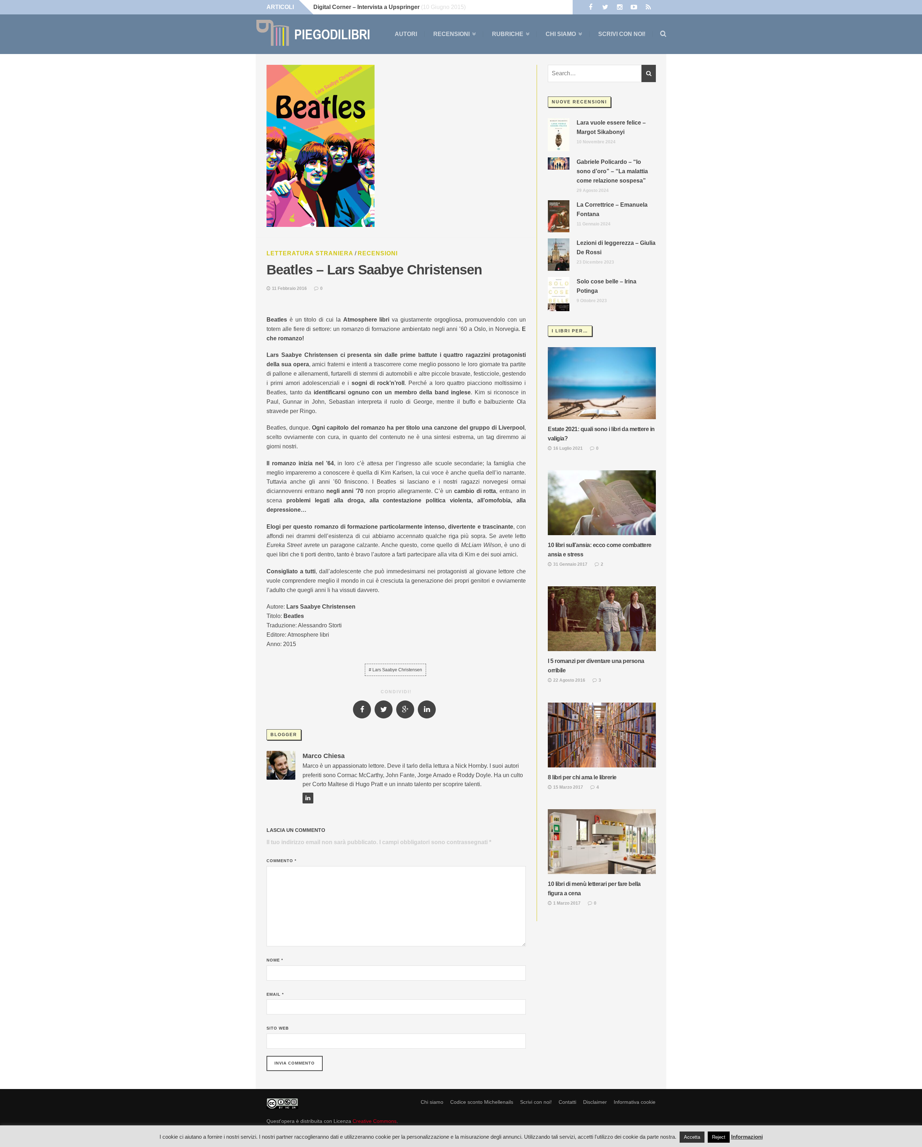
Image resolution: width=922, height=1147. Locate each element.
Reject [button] (718, 1137)
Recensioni (451, 34)
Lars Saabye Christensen (397, 669)
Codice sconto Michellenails (481, 1102)
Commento (281, 861)
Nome (275, 960)
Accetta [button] (692, 1137)
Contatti (567, 1102)
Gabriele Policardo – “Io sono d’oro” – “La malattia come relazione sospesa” (612, 171)
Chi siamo (561, 34)
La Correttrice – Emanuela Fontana (612, 209)
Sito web (278, 1028)
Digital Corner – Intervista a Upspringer (366, 7)
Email (275, 994)
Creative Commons (375, 1121)
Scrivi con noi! (621, 34)
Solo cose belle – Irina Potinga (606, 286)
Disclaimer (595, 1102)
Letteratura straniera (310, 253)
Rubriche (507, 34)
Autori (406, 34)
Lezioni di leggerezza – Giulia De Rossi (616, 247)
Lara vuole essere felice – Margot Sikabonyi (611, 127)
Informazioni (747, 1137)
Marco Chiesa (324, 756)
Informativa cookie (634, 1102)
